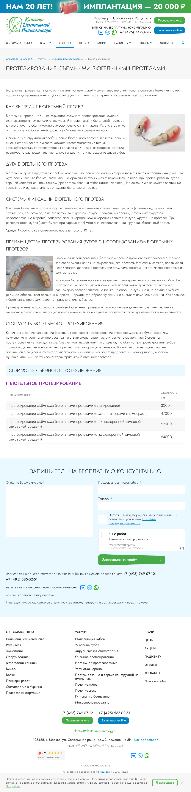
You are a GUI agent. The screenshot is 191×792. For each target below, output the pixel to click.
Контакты (166, 43)
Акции (102, 43)
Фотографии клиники (21, 662)
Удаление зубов (87, 644)
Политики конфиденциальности (132, 521)
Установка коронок (89, 668)
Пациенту (121, 43)
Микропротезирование (92, 702)
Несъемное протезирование (96, 662)
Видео (11, 668)
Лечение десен (86, 690)
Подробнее (13, 786)
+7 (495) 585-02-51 (21, 579)
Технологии (14, 650)
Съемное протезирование (67, 59)
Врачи (44, 43)
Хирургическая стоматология (96, 650)
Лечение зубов (86, 684)
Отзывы (144, 43)
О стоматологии (18, 43)
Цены (83, 43)
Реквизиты (13, 644)
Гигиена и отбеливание (92, 696)
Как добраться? (146, 739)
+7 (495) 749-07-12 (135, 32)
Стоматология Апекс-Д (19, 59)
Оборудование (17, 656)
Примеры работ (17, 680)
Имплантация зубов (90, 639)
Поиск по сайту (155, 681)
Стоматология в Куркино (24, 686)
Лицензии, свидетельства (25, 639)
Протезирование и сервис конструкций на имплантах (106, 676)
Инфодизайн (104, 772)
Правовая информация (23, 692)
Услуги (64, 43)
